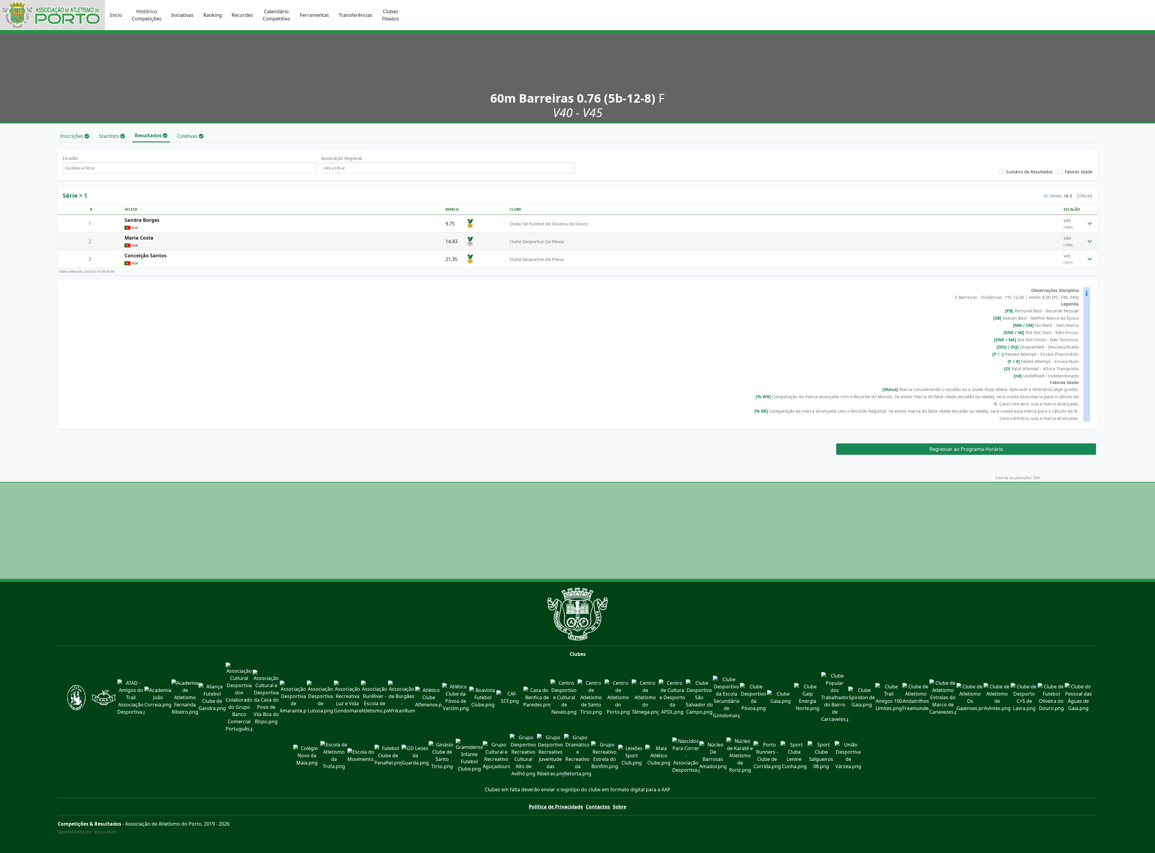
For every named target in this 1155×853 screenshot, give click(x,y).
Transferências (355, 15)
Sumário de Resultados (1029, 172)
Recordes (242, 15)
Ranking (212, 15)
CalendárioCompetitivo (276, 15)
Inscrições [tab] (72, 136)
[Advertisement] (577, 531)
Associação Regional (341, 158)
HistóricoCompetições (147, 15)
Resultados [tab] (149, 135)
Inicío (116, 15)
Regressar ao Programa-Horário (966, 449)
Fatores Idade (1078, 172)
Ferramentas (314, 15)
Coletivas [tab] (188, 136)
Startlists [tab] (109, 136)
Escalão (70, 158)
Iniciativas (182, 15)
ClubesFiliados (390, 15)
